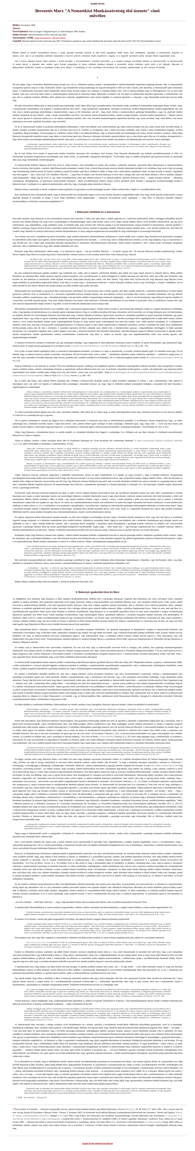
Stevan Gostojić (59, 38)
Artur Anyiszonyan (43, 38)
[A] (62, 201)
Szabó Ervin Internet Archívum (97, 1143)
